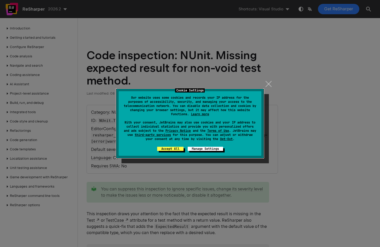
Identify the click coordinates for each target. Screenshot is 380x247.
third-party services (153, 135)
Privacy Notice (178, 131)
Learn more (200, 114)
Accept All (170, 149)
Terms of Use (218, 131)
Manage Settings (205, 149)
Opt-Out (226, 139)
